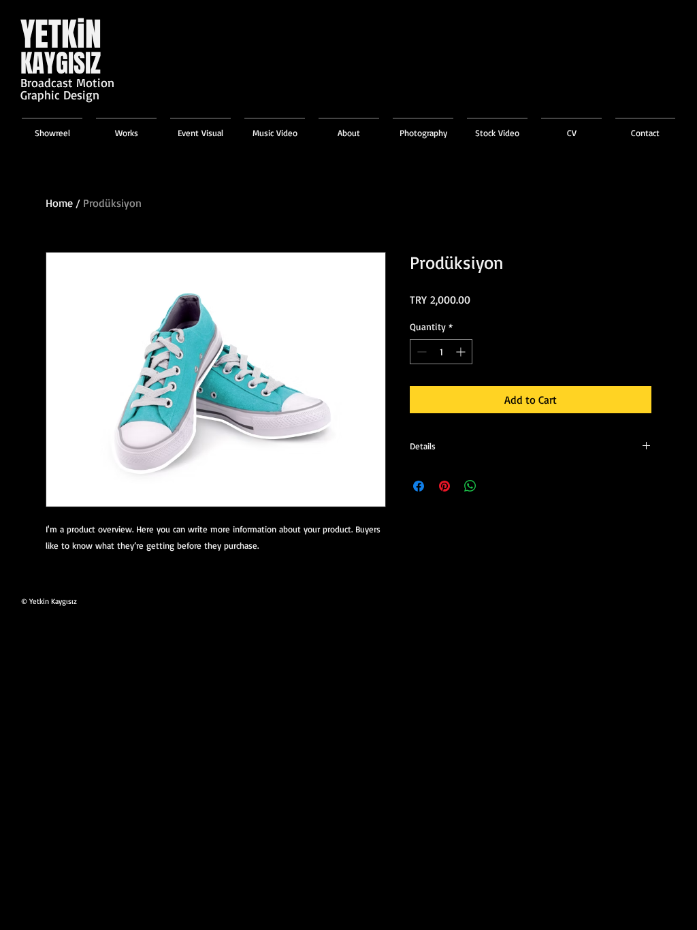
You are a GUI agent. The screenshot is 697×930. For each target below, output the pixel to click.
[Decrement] (420, 352)
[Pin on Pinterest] (444, 486)
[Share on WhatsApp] (470, 486)
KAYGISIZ (60, 63)
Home (59, 203)
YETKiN (60, 34)
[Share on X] (496, 486)
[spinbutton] (441, 352)
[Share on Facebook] (418, 486)
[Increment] (461, 352)
